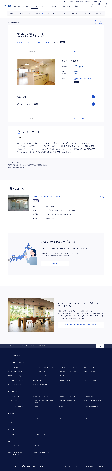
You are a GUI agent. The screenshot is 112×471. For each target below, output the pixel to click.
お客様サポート (55, 6)
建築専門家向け (79, 1)
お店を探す (55, 263)
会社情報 (76, 6)
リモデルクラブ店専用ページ (41, 452)
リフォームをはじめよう (14, 362)
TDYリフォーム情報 (68, 1)
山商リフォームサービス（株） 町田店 (33, 42)
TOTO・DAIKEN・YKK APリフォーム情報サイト (79, 324)
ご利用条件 (64, 466)
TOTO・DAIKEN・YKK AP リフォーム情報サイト (15, 453)
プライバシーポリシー (74, 466)
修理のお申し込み (98, 1)
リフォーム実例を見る (30, 345)
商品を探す (17, 6)
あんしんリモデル (13, 355)
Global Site (106, 1)
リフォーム (34, 6)
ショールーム (44, 6)
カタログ (25, 6)
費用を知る (11, 391)
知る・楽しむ (67, 6)
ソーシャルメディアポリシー (88, 466)
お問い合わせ (88, 1)
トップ (9, 345)
